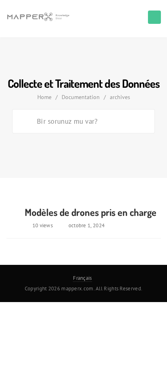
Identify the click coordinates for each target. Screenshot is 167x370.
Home (44, 97)
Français (82, 278)
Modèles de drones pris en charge (90, 212)
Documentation (81, 97)
